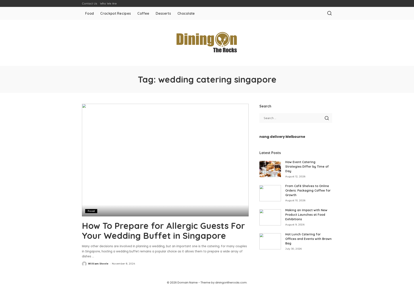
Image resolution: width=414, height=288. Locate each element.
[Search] (329, 13)
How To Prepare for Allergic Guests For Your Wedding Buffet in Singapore (163, 230)
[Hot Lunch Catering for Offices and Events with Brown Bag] (270, 241)
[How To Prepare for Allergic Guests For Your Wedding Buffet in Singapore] (165, 160)
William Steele (98, 263)
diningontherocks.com (231, 282)
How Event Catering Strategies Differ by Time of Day (307, 166)
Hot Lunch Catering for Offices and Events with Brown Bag (308, 238)
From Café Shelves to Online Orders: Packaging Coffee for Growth (308, 190)
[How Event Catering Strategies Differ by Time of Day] (270, 169)
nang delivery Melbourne (282, 136)
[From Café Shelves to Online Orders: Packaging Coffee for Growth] (270, 193)
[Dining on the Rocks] (207, 43)
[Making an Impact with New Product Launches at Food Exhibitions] (270, 217)
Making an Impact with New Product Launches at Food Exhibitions (306, 214)
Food (91, 210)
